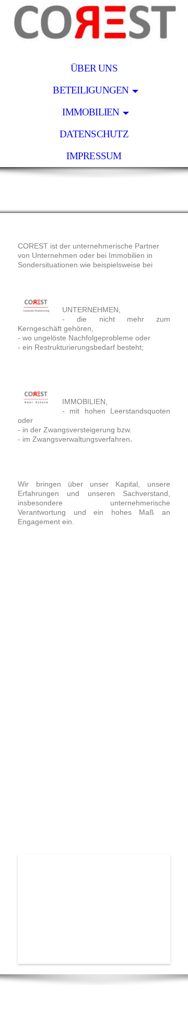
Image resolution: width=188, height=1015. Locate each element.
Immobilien (90, 112)
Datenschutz (94, 133)
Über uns (94, 68)
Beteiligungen (90, 90)
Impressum (93, 155)
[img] (94, 28)
